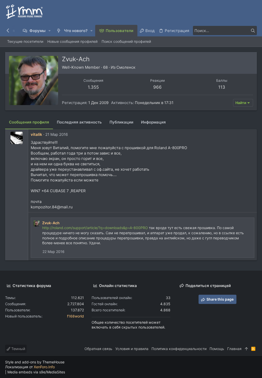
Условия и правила (131, 348)
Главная (234, 348)
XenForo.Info (44, 367)
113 (221, 87)
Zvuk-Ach (51, 223)
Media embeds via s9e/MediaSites (36, 372)
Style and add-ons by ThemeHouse (34, 362)
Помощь (217, 348)
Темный (17, 348)
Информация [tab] (153, 122)
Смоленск (125, 67)
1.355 (93, 87)
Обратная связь (98, 348)
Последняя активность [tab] (79, 122)
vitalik (36, 134)
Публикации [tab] (121, 122)
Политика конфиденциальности (178, 348)
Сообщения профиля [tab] (29, 122)
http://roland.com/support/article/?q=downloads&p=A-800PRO (95, 228)
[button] (49, 31)
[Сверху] (246, 349)
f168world (75, 316)
